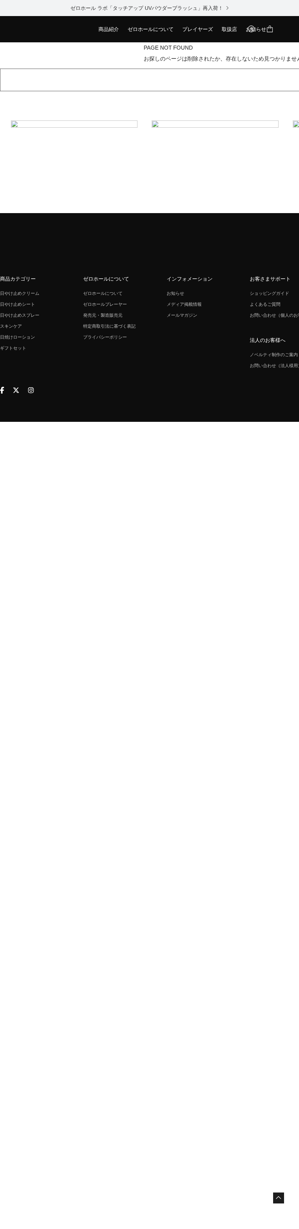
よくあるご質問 (265, 304)
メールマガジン (182, 315)
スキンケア (11, 326)
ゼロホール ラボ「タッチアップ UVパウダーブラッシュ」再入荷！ (148, 8)
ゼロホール (44, 29)
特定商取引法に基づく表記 (109, 326)
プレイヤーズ (197, 29)
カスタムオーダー (118, 55)
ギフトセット (13, 348)
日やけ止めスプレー (19, 315)
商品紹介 (108, 29)
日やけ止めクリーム (19, 293)
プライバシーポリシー (105, 337)
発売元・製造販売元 (103, 315)
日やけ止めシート (17, 304)
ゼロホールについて (151, 29)
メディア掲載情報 (184, 304)
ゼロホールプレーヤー (105, 304)
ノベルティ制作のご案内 (274, 354)
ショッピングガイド (269, 293)
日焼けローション (17, 337)
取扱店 (229, 29)
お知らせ (175, 293)
